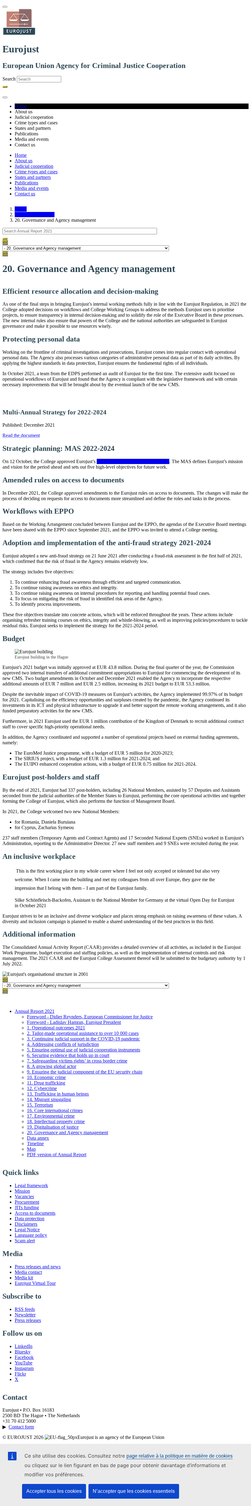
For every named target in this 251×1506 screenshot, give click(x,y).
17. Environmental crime (51, 1116)
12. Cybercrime (42, 1088)
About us (23, 160)
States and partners (33, 177)
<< (5, 242)
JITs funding (27, 1207)
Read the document (21, 435)
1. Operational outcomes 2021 (56, 1027)
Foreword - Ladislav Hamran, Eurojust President (74, 1022)
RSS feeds (25, 1309)
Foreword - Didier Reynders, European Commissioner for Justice (90, 1016)
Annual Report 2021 (34, 214)
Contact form (21, 1426)
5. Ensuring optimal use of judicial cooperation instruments (83, 1049)
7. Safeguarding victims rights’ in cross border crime (77, 1060)
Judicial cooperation (34, 166)
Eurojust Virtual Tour (35, 1283)
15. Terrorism (40, 1105)
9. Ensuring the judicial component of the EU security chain (84, 1071)
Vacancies (24, 1196)
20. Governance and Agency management (67, 1132)
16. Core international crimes (55, 1110)
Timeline (35, 1143)
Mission (22, 1191)
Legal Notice (27, 1229)
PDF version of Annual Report (56, 1154)
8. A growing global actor (51, 1066)
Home (21, 106)
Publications (26, 182)
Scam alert (25, 1240)
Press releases (28, 1320)
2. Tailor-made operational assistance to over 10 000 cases (83, 1033)
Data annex (38, 1138)
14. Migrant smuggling (49, 1099)
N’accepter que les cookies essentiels (134, 1491)
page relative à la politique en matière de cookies (179, 1456)
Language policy (31, 1235)
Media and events (32, 188)
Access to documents (35, 1213)
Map (31, 1149)
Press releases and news (38, 1266)
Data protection (29, 1218)
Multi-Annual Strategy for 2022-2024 (133, 461)
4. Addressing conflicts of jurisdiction (63, 1044)
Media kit (24, 1277)
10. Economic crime (46, 1077)
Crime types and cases (36, 171)
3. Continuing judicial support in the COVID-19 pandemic (83, 1038)
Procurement (27, 1202)
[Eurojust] (19, 34)
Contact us (25, 193)
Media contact (28, 1272)
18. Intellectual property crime (56, 1121)
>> (5, 253)
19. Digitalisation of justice (53, 1127)
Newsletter (25, 1314)
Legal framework (31, 1185)
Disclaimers (26, 1224)
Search (9, 78)
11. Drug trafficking (46, 1082)
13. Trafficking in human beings (58, 1093)
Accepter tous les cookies (54, 1491)
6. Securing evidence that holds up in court (68, 1055)
